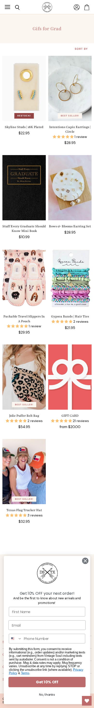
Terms (25, 673)
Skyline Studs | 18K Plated (24, 127)
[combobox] (15, 638)
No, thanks (47, 695)
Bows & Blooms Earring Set (70, 226)
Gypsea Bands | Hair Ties (70, 316)
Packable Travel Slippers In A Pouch (24, 318)
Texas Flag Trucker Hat (24, 510)
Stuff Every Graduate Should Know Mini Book (24, 228)
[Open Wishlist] (87, 701)
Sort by (81, 48)
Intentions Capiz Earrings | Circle (70, 129)
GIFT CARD (70, 416)
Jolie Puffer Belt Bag (24, 416)
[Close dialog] (85, 561)
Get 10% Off (47, 682)
